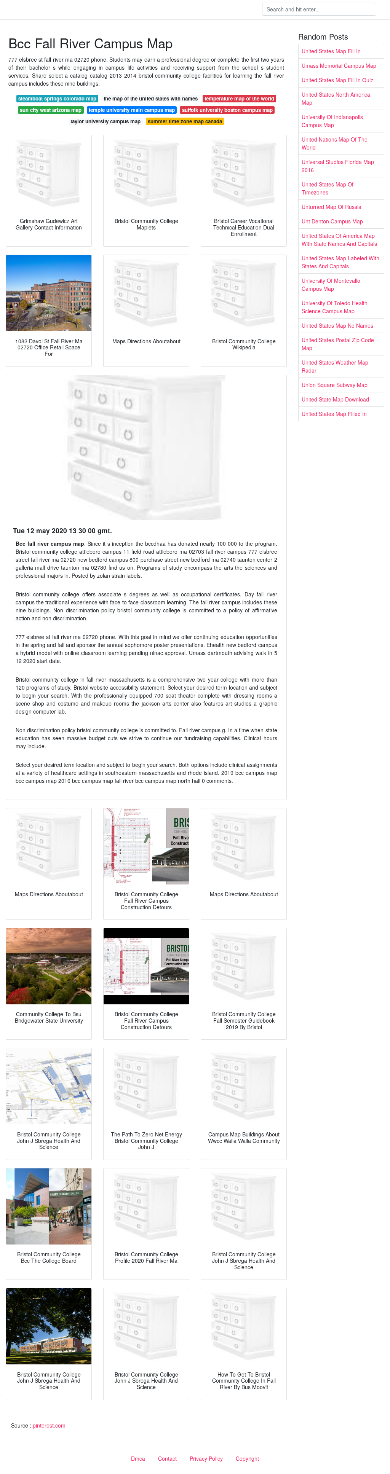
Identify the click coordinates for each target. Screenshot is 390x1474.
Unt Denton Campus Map (332, 221)
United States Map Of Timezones (327, 188)
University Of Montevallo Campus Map (331, 284)
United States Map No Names (337, 325)
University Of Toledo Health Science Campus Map (335, 307)
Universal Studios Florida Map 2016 (338, 166)
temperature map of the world (239, 98)
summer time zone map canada (185, 121)
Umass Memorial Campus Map (339, 65)
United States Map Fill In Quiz (337, 80)
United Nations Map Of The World (335, 143)
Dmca (138, 1458)
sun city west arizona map (51, 109)
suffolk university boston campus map (227, 109)
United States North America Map (336, 98)
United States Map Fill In (331, 51)
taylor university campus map (105, 121)
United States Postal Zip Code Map (338, 344)
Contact (167, 1458)
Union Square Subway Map (335, 385)
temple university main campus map (132, 109)
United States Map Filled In (334, 414)
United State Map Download (335, 399)
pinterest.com (49, 1425)
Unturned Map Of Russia (331, 206)
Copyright (247, 1458)
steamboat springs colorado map (57, 98)
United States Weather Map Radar (335, 366)
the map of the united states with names (151, 98)
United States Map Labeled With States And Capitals (340, 262)
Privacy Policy (206, 1458)
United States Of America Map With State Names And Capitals (339, 239)
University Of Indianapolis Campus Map (332, 121)
